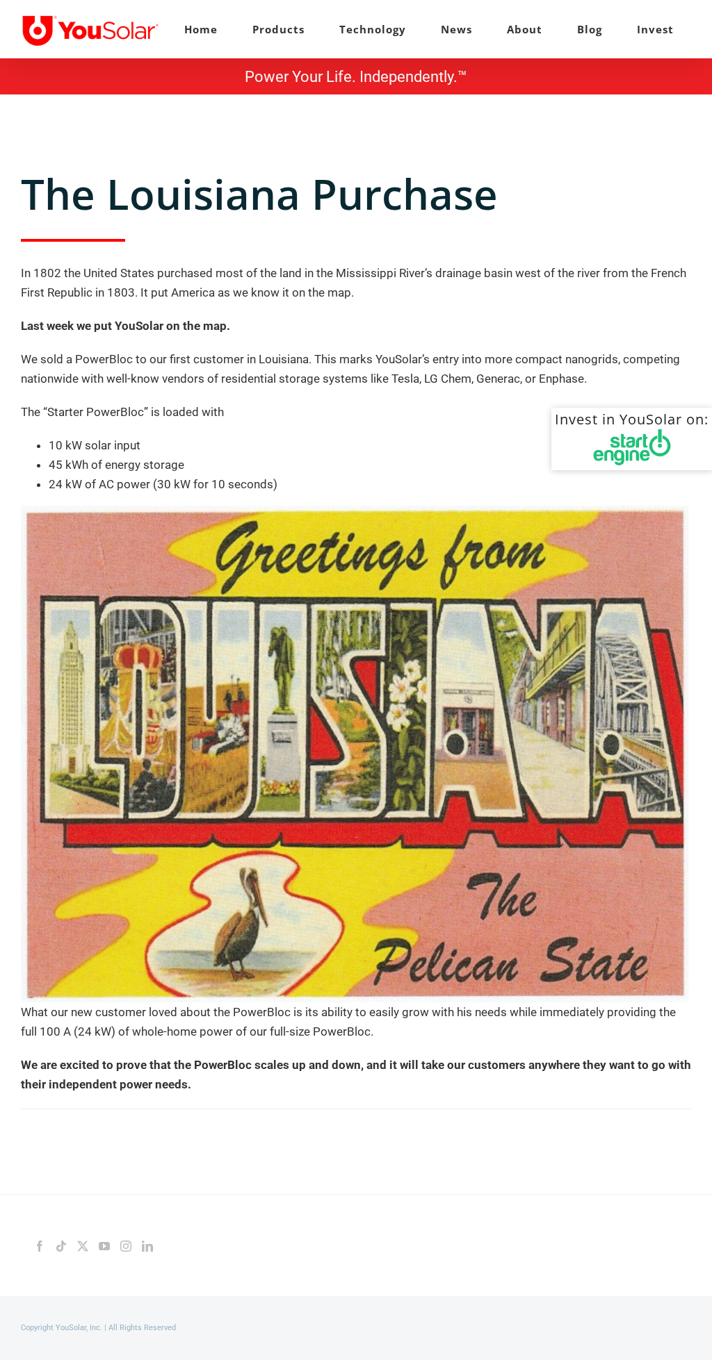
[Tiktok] (61, 1246)
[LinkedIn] (147, 1246)
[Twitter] (82, 1246)
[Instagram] (125, 1246)
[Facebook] (39, 1246)
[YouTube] (104, 1246)
